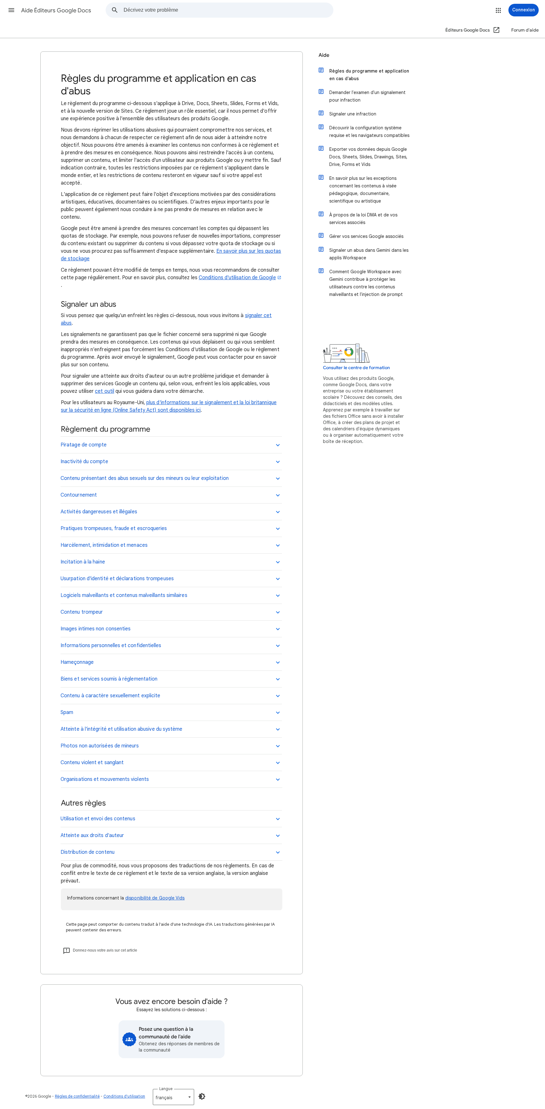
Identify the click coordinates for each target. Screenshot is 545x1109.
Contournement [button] (79, 495)
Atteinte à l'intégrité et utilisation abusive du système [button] (121, 729)
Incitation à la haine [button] (83, 562)
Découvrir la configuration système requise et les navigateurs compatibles (369, 131)
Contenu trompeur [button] (82, 612)
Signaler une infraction (352, 114)
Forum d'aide (525, 30)
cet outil (104, 391)
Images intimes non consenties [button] (96, 629)
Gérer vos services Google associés (366, 236)
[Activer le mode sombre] (201, 1096)
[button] (11, 10)
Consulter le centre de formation (356, 367)
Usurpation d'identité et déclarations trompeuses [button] (117, 578)
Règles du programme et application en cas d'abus (369, 74)
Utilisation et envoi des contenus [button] (98, 819)
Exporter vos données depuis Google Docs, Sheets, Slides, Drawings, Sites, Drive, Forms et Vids (368, 156)
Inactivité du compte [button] (84, 461)
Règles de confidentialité (77, 1096)
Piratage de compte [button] (84, 445)
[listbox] (173, 1097)
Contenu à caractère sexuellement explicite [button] (110, 696)
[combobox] (228, 10)
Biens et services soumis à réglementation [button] (109, 679)
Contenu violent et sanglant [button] (92, 762)
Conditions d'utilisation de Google (237, 277)
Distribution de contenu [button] (87, 852)
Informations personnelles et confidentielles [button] (111, 645)
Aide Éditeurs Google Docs (56, 10)
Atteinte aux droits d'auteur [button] (92, 835)
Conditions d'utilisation (124, 1096)
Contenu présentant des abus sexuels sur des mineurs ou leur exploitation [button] (145, 478)
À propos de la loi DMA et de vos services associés (363, 218)
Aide (324, 55)
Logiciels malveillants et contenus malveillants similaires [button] (124, 595)
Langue (166, 1088)
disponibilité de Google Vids (155, 898)
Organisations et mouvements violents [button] (105, 779)
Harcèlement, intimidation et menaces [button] (104, 545)
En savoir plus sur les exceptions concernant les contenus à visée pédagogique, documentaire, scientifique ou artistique (362, 189)
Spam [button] (67, 712)
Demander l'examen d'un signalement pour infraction (367, 96)
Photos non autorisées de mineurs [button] (100, 746)
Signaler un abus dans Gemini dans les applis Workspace (368, 254)
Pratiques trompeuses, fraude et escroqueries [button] (114, 528)
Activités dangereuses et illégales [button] (99, 512)
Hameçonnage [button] (77, 662)
